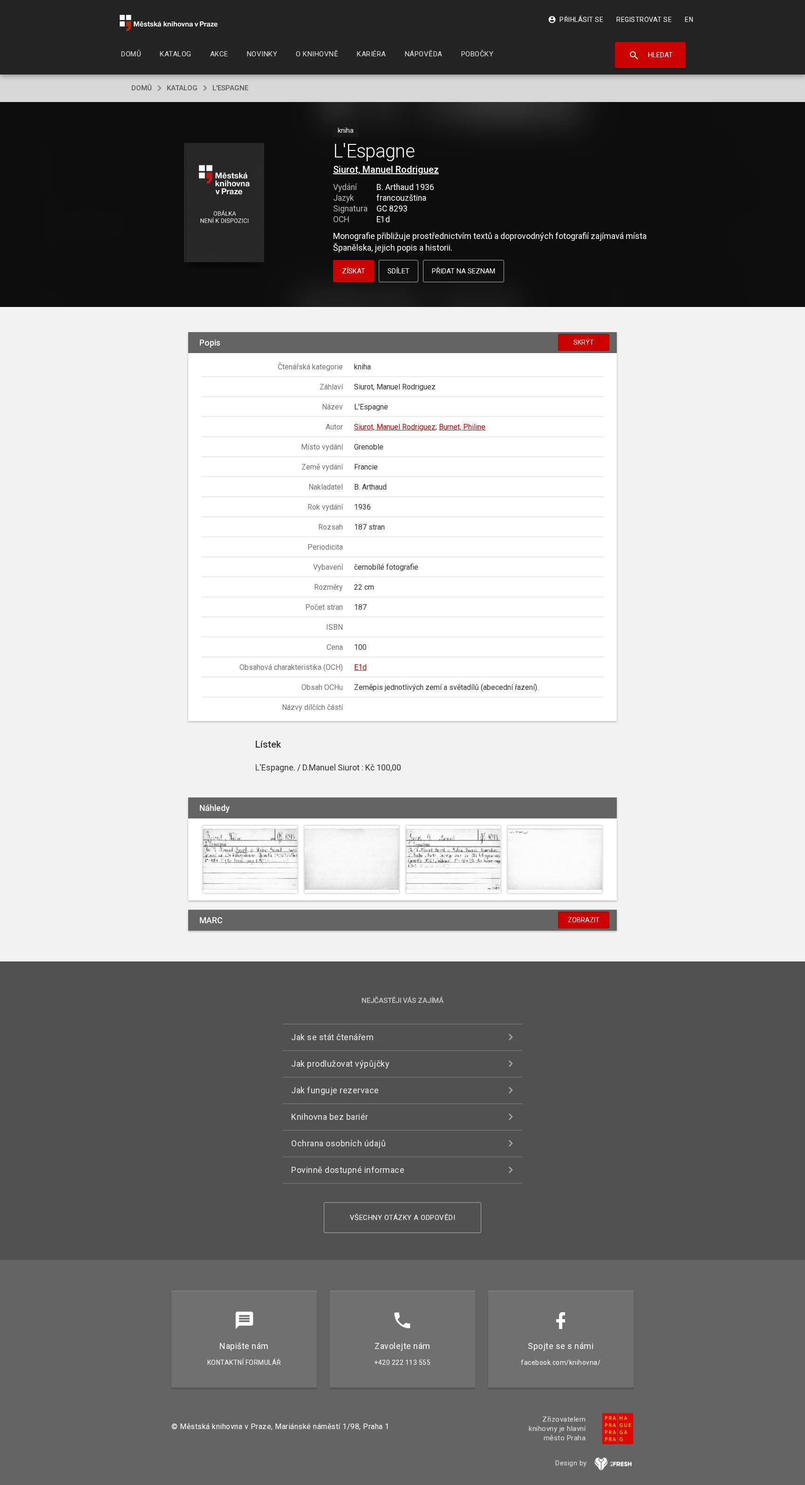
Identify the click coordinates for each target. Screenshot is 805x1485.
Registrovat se (644, 19)
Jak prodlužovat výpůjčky (340, 1064)
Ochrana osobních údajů (338, 1143)
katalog (182, 88)
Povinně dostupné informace (347, 1170)
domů (141, 88)
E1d (360, 667)
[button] (224, 203)
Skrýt (583, 342)
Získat (353, 271)
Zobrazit (584, 920)
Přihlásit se (575, 19)
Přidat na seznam (463, 271)
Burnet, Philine (462, 426)
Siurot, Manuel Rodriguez (386, 169)
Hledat (650, 55)
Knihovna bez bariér (329, 1117)
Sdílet (398, 271)
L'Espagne (230, 88)
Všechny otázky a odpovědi (403, 1217)
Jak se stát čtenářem (332, 1037)
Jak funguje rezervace (335, 1090)
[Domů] (168, 23)
